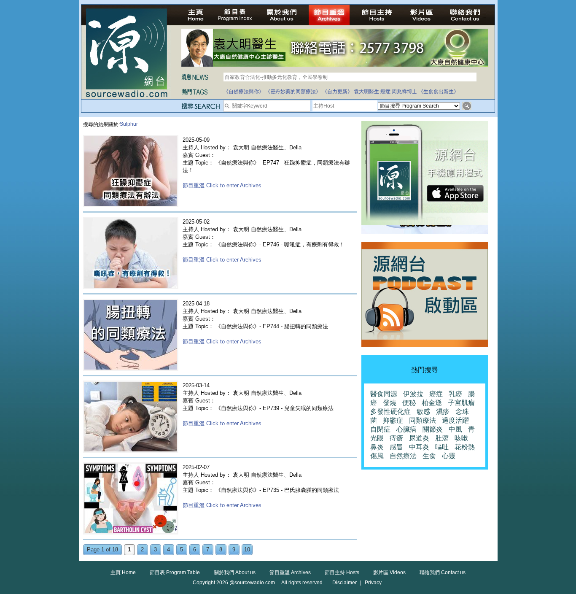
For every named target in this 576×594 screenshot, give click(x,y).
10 (247, 549)
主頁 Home (123, 572)
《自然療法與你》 (243, 91)
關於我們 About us (235, 572)
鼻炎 (377, 447)
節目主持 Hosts (342, 572)
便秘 (409, 402)
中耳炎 (419, 447)
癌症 (385, 91)
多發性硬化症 (390, 411)
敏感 (423, 411)
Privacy (373, 583)
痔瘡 (396, 438)
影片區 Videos (389, 572)
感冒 (396, 447)
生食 (429, 455)
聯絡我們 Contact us (443, 572)
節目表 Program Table (175, 572)
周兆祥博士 (404, 91)
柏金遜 (432, 402)
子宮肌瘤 (461, 402)
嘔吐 (442, 447)
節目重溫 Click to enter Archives (222, 185)
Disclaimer (344, 583)
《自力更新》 (337, 91)
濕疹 (442, 411)
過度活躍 (455, 420)
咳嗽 (461, 438)
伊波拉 (413, 393)
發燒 (389, 402)
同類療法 (422, 420)
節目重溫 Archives (290, 572)
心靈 (448, 455)
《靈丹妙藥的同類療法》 (293, 91)
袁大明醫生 (366, 91)
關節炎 (433, 429)
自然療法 (403, 455)
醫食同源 (383, 393)
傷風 (377, 455)
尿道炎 (419, 438)
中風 (455, 429)
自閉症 (380, 429)
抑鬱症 (393, 420)
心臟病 (406, 429)
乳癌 (455, 393)
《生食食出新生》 (438, 91)
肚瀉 (442, 438)
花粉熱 (465, 447)
